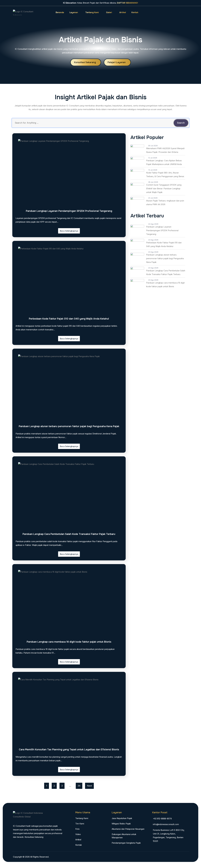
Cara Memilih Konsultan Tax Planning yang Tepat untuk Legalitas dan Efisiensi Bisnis (69, 749)
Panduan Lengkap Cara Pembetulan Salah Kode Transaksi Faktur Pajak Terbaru (69, 534)
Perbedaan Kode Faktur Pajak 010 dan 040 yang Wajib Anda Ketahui (69, 318)
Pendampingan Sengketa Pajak (126, 843)
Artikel (122, 12)
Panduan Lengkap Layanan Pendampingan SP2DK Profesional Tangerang (69, 210)
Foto (77, 829)
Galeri (109, 12)
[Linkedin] (185, 856)
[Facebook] (169, 12)
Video (78, 834)
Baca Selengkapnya (69, 231)
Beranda (60, 12)
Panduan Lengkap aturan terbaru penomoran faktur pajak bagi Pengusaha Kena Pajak (69, 426)
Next (89, 785)
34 (79, 785)
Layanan (73, 12)
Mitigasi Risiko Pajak (121, 823)
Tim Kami (79, 823)
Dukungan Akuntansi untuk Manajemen (124, 836)
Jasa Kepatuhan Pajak (122, 818)
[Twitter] (175, 12)
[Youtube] (181, 12)
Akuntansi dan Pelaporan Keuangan (128, 829)
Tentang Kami (92, 12)
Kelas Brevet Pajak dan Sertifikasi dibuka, (100, 3)
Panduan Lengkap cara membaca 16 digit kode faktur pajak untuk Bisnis (69, 641)
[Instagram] (163, 12)
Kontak (134, 12)
